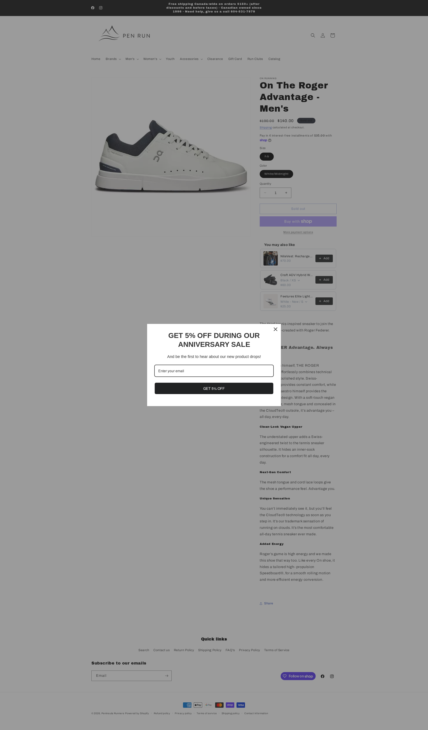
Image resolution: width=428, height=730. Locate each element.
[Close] (275, 329)
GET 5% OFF (214, 388)
